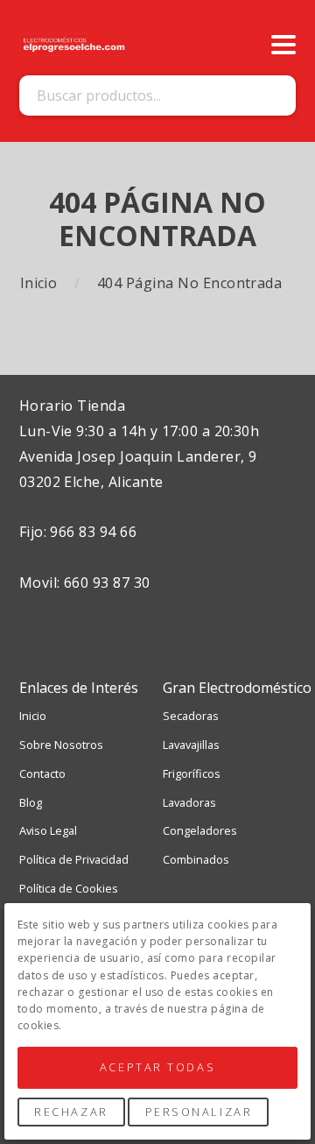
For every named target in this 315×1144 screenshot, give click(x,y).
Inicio (40, 283)
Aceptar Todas (157, 1067)
